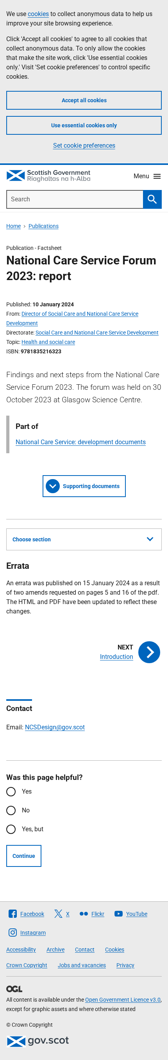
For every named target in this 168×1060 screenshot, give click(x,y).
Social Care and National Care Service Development (97, 332)
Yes (27, 791)
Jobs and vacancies (82, 965)
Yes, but (32, 829)
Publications (44, 226)
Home (13, 226)
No (26, 810)
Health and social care (48, 342)
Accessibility (21, 949)
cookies (38, 14)
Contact (85, 949)
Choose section (32, 539)
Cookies (114, 949)
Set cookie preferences (84, 145)
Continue (24, 856)
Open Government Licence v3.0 (123, 1000)
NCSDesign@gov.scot (55, 727)
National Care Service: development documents (81, 442)
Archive (55, 949)
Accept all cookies (84, 100)
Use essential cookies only (84, 125)
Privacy (125, 965)
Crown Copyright (26, 965)
